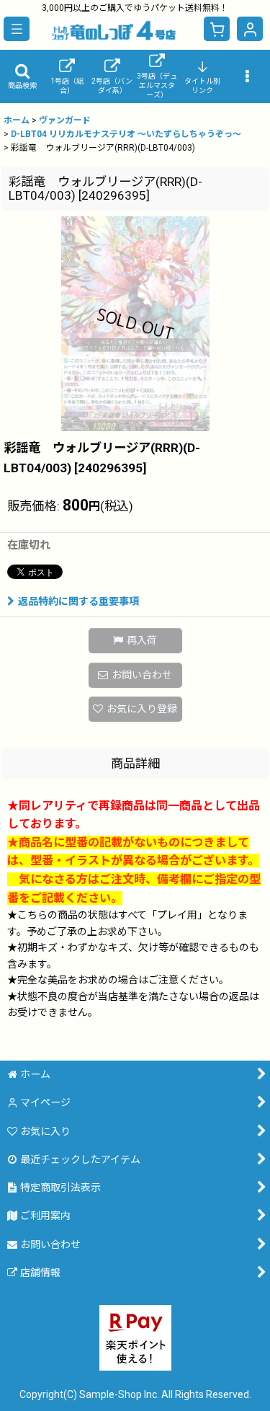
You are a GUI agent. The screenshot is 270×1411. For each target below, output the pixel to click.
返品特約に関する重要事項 (78, 601)
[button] (17, 29)
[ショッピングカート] (217, 29)
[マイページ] (250, 29)
